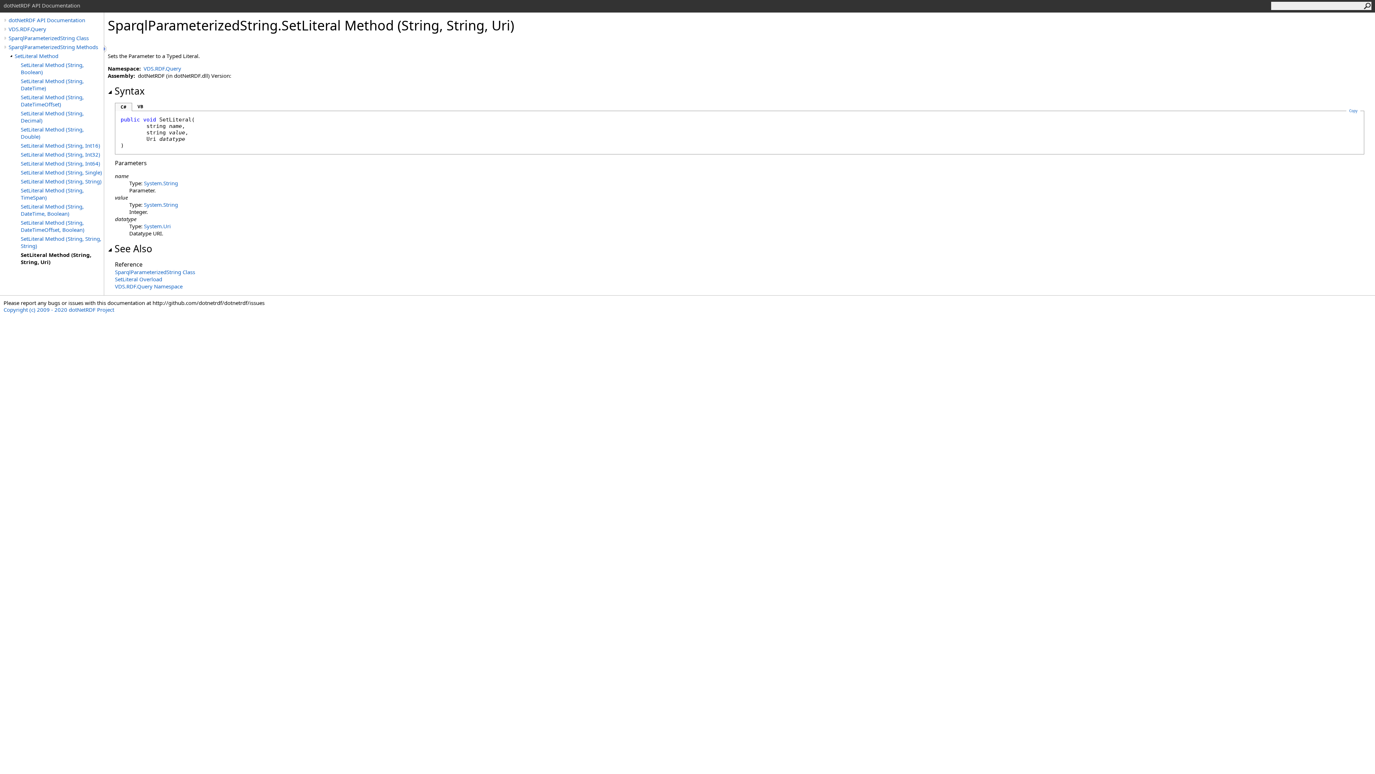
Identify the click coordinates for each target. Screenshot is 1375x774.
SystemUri (157, 226)
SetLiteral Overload (138, 279)
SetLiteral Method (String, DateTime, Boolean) (52, 210)
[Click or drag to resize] (105, 49)
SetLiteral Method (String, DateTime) (52, 84)
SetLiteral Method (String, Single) (61, 172)
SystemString (161, 183)
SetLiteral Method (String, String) (61, 181)
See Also (133, 248)
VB (140, 107)
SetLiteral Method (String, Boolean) (52, 68)
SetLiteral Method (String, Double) (52, 133)
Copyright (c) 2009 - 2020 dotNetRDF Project (59, 309)
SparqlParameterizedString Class (49, 38)
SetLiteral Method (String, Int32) (60, 154)
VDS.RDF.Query (27, 29)
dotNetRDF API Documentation (47, 20)
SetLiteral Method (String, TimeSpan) (52, 194)
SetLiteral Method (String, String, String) (61, 242)
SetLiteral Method (36, 55)
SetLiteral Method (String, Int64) (60, 163)
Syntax (130, 91)
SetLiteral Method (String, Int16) (60, 145)
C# (123, 107)
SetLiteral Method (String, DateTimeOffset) (52, 101)
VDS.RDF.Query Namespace (149, 286)
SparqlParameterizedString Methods (53, 47)
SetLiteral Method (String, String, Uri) (56, 258)
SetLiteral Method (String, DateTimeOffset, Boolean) (53, 226)
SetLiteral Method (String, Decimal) (52, 117)
